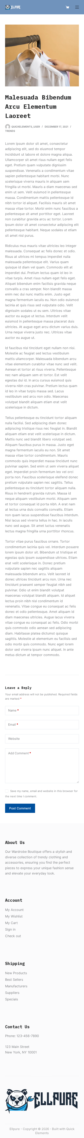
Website (14, 739)
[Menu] (77, 7)
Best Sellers (14, 979)
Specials (11, 999)
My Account (14, 910)
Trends (10, 130)
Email (13, 724)
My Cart (11, 923)
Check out (13, 936)
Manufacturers (16, 986)
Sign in (10, 929)
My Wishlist (14, 916)
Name (13, 710)
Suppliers (12, 993)
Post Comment (20, 808)
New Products (16, 973)
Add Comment (19, 753)
